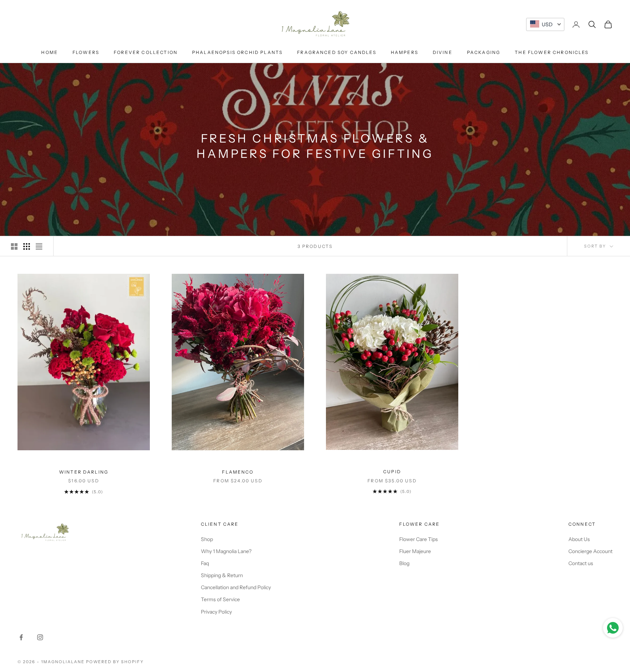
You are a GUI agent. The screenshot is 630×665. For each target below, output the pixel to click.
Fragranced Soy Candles (336, 52)
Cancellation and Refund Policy (236, 587)
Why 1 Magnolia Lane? (226, 551)
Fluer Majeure (415, 551)
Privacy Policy (216, 611)
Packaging (483, 52)
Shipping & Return (222, 575)
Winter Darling (83, 472)
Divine (442, 52)
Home (49, 52)
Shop (207, 539)
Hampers (404, 52)
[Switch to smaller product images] (26, 246)
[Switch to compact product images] (39, 246)
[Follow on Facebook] (21, 637)
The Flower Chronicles (551, 52)
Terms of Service (220, 599)
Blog (404, 563)
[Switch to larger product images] (14, 246)
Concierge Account (590, 551)
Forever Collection (146, 52)
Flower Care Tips (418, 539)
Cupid (392, 471)
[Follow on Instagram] (40, 637)
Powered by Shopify (115, 661)
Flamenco (237, 472)
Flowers (86, 52)
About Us (579, 539)
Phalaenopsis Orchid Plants (237, 52)
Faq (205, 563)
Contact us (580, 563)
